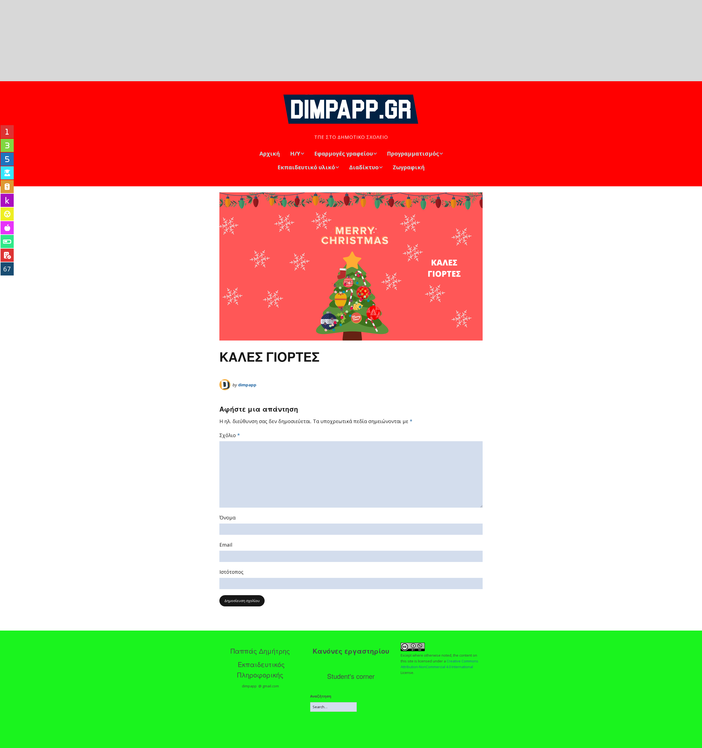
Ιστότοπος (231, 572)
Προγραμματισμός (413, 153)
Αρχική (269, 153)
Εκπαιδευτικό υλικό (306, 167)
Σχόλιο (229, 435)
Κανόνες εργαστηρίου (351, 651)
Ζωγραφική (409, 167)
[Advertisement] (351, 40)
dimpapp (247, 384)
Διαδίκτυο (364, 167)
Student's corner (351, 676)
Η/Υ (295, 153)
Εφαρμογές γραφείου (343, 153)
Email (225, 544)
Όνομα (227, 517)
